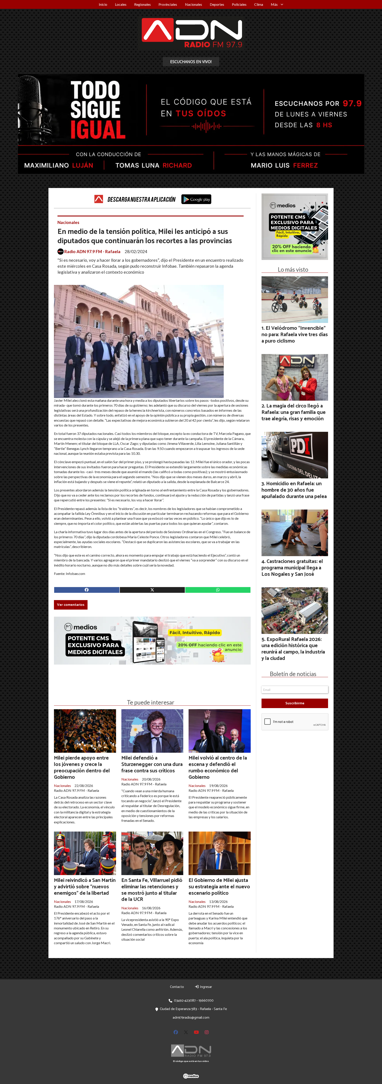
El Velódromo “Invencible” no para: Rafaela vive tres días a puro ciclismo (295, 334)
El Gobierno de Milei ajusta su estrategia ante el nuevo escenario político (219, 886)
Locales (120, 4)
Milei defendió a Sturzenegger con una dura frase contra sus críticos (152, 764)
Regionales (142, 4)
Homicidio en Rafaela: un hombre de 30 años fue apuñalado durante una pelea (294, 490)
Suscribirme (294, 703)
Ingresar (205, 987)
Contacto (177, 987)
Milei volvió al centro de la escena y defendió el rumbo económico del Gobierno (218, 767)
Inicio (103, 4)
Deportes (217, 4)
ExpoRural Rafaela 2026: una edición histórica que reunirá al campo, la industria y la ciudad (293, 649)
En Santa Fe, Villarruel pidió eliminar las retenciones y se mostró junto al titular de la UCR (151, 890)
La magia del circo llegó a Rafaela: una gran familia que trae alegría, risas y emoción (294, 412)
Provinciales (168, 4)
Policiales (239, 4)
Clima (258, 4)
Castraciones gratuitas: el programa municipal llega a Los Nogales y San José (292, 567)
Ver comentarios (70, 605)
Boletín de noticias (293, 673)
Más (274, 4)
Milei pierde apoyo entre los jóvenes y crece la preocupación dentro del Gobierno (82, 767)
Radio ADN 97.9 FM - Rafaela (92, 251)
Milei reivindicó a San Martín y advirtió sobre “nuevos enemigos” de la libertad (85, 886)
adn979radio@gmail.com (191, 1018)
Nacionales (193, 4)
